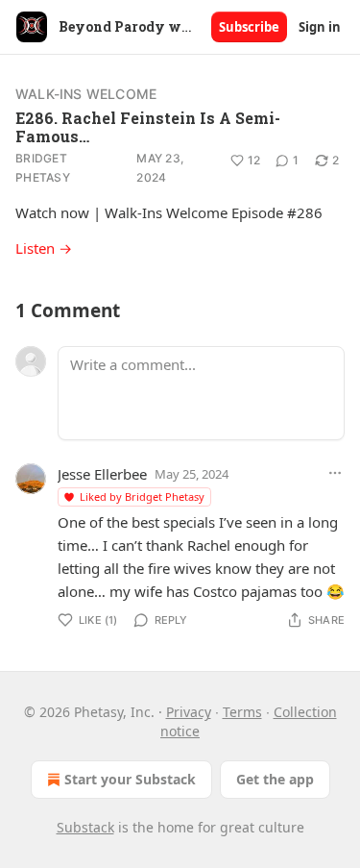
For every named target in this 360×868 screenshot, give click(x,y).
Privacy (188, 712)
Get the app (275, 779)
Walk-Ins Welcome (85, 94)
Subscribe (249, 27)
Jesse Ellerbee (102, 474)
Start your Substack (130, 779)
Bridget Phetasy (42, 168)
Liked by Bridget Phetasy (142, 496)
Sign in (320, 27)
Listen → (43, 248)
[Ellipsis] (335, 473)
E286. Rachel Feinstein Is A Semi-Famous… (147, 127)
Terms (242, 712)
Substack (85, 827)
